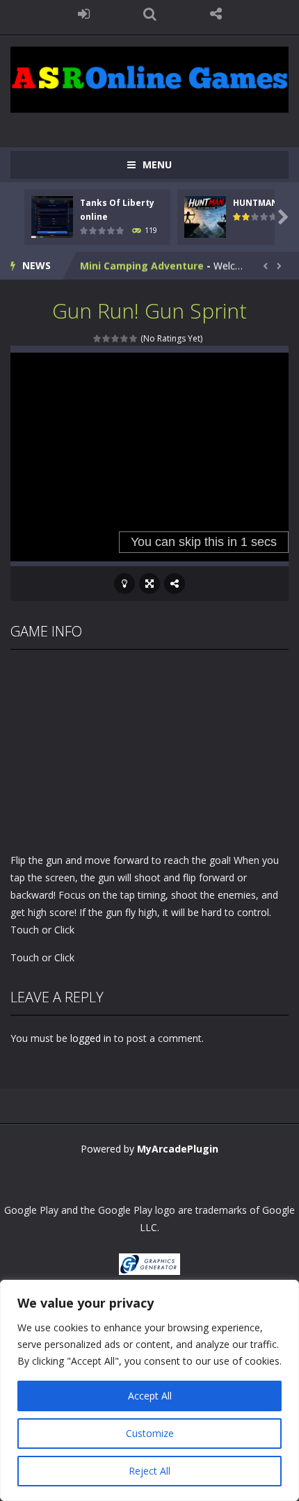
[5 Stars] (133, 338)
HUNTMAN (255, 203)
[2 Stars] (106, 338)
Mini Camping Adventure (142, 265)
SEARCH (149, 14)
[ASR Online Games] (149, 78)
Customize (150, 1433)
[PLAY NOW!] (52, 216)
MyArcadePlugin (177, 1148)
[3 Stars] (115, 338)
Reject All (149, 1470)
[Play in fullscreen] (149, 583)
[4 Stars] (124, 338)
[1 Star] (97, 338)
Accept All (150, 1395)
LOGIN (83, 14)
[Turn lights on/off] (124, 583)
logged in (90, 1038)
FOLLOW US (215, 14)
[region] (149, 1390)
